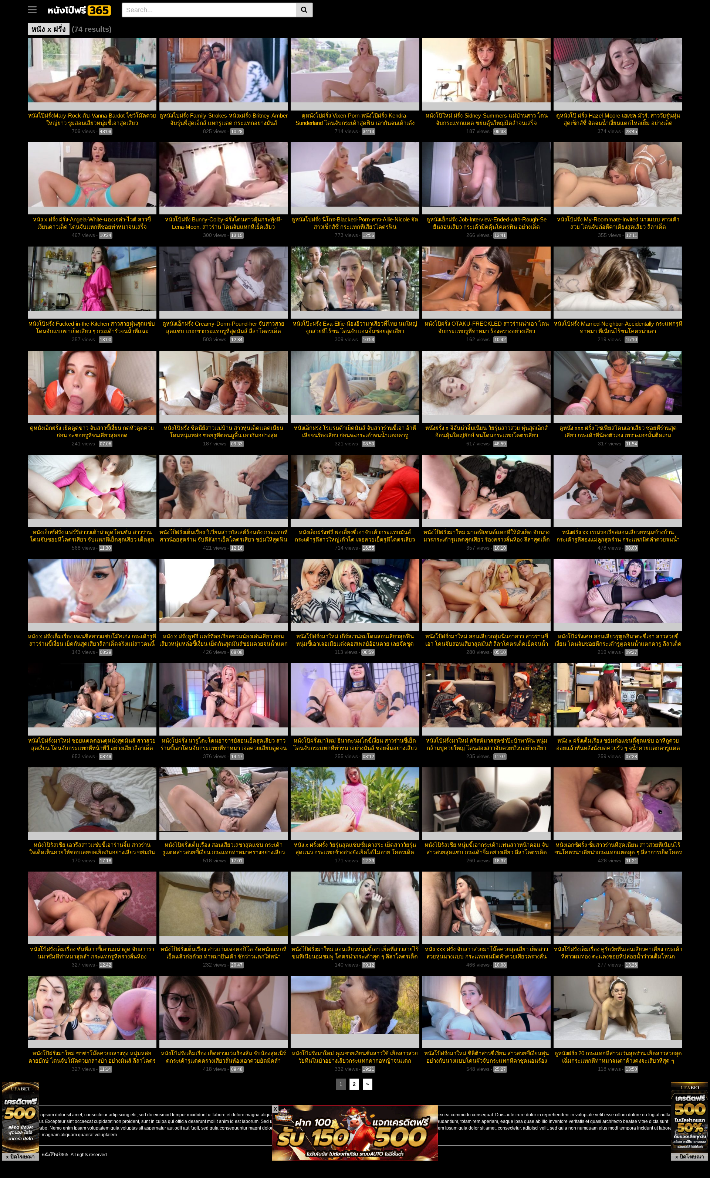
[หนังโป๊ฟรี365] (80, 9)
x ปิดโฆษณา (20, 1157)
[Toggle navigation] (35, 9)
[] (304, 10)
